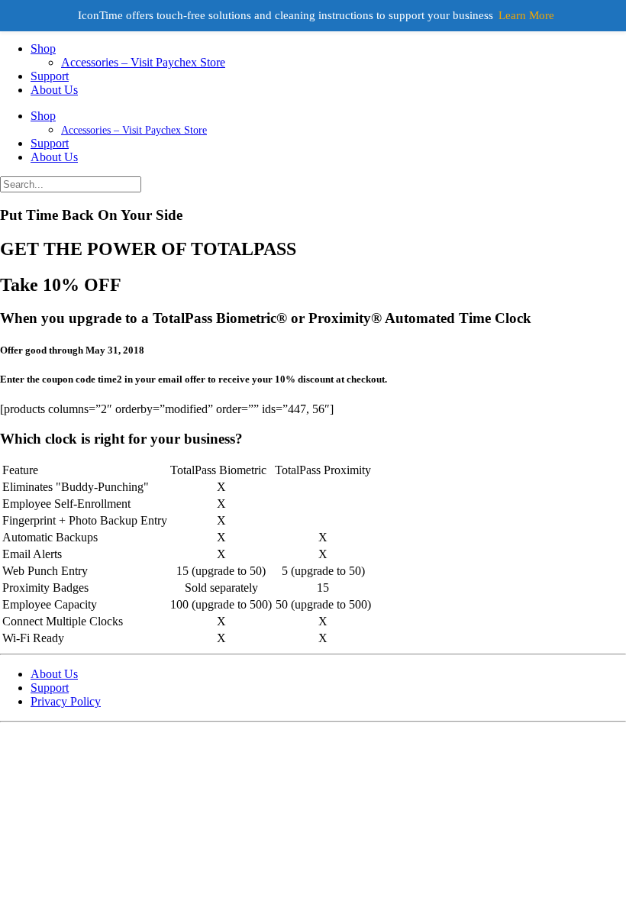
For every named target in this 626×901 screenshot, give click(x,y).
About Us (54, 89)
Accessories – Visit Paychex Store (143, 62)
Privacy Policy (66, 701)
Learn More (526, 15)
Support (50, 75)
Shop (43, 48)
